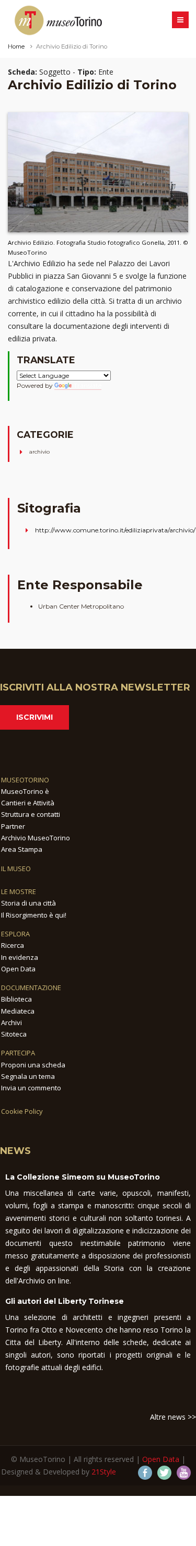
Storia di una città (28, 903)
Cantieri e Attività (27, 802)
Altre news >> (173, 1417)
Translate (87, 385)
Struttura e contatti (30, 814)
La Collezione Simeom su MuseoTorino (82, 1177)
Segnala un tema (28, 1076)
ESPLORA (15, 933)
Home (16, 46)
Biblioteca (16, 999)
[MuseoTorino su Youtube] (184, 1473)
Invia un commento (31, 1087)
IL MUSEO (16, 868)
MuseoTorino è (25, 791)
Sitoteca (14, 1034)
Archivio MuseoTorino (35, 837)
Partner (13, 826)
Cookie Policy (22, 1111)
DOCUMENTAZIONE (31, 987)
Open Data (18, 968)
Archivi (11, 1022)
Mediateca (17, 1011)
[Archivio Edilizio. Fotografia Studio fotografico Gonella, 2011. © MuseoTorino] (98, 172)
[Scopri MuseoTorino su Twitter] (164, 1473)
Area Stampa (21, 849)
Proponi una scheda (33, 1064)
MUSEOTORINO (25, 779)
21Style (103, 1472)
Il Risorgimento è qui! (33, 915)
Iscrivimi (34, 717)
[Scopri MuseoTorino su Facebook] (145, 1473)
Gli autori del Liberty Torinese (64, 1301)
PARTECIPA (18, 1052)
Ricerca (12, 945)
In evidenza (19, 957)
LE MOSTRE (18, 891)
